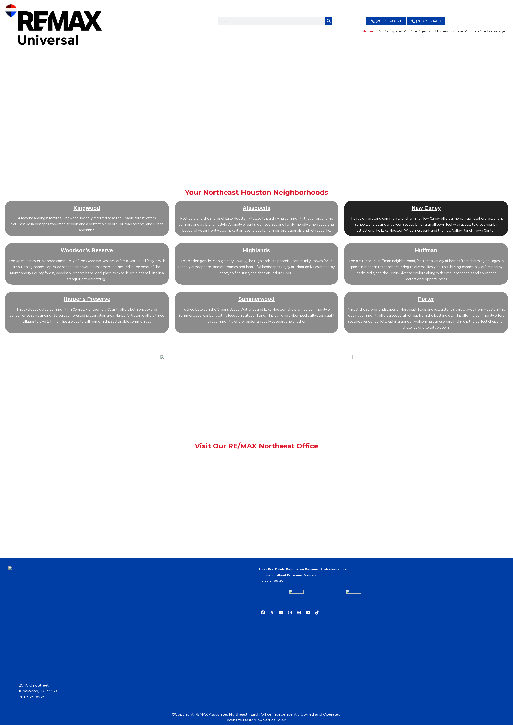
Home (367, 31)
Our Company (389, 31)
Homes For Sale (449, 31)
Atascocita (256, 208)
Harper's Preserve (87, 299)
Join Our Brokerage (488, 31)
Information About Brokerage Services (287, 575)
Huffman (426, 250)
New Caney (426, 208)
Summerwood (256, 299)
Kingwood (86, 208)
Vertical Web (274, 720)
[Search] (328, 21)
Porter (426, 299)
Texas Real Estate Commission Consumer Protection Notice (303, 569)
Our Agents (421, 31)
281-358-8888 (31, 697)
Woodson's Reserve (87, 250)
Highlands (256, 250)
